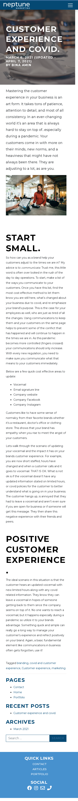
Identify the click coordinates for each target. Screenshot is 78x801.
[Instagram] (36, 788)
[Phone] (49, 788)
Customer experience (36, 668)
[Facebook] (29, 788)
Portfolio (19, 697)
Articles (40, 769)
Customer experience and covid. (34, 713)
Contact (18, 687)
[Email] (42, 788)
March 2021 (21, 729)
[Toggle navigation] (70, 5)
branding (22, 663)
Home (17, 692)
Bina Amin (21, 65)
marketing (59, 668)
